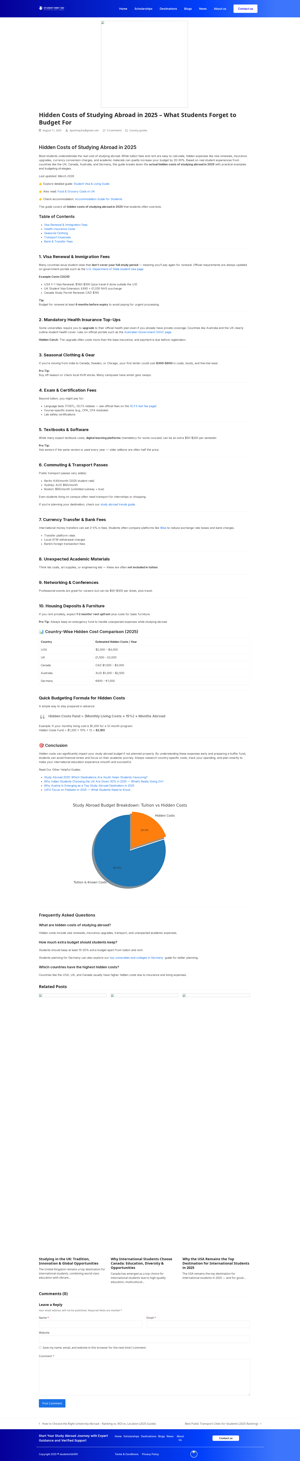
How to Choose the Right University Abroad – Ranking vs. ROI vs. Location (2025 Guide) (97, 1424)
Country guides (138, 130)
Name (44, 1318)
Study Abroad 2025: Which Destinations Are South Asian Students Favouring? (96, 777)
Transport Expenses (57, 237)
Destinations (148, 1436)
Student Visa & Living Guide (91, 183)
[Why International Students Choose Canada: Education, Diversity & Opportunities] (144, 1124)
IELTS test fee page (142, 406)
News (170, 1436)
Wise (163, 528)
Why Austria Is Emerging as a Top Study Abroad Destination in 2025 (89, 785)
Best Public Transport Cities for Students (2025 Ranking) (221, 1424)
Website (44, 1333)
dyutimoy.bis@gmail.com (84, 130)
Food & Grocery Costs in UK (76, 191)
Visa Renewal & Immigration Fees (66, 224)
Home (118, 1436)
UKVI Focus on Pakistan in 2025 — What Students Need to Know (87, 789)
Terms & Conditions (127, 1454)
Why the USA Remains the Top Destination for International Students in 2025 (215, 1263)
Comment (46, 1356)
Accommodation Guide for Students (98, 199)
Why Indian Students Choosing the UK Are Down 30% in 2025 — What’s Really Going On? (104, 781)
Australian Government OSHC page (147, 332)
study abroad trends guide (118, 504)
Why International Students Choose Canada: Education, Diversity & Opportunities (141, 1263)
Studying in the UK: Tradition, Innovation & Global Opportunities (68, 1261)
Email (151, 1318)
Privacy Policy (150, 1454)
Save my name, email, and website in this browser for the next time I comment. (94, 1347)
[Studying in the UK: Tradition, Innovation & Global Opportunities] (72, 1124)
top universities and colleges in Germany (137, 957)
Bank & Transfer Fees (58, 241)
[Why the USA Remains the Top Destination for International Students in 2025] (216, 1124)
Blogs (161, 1436)
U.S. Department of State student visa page (114, 269)
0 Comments (114, 130)
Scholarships (131, 1436)
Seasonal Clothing (56, 233)
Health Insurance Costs (59, 229)
